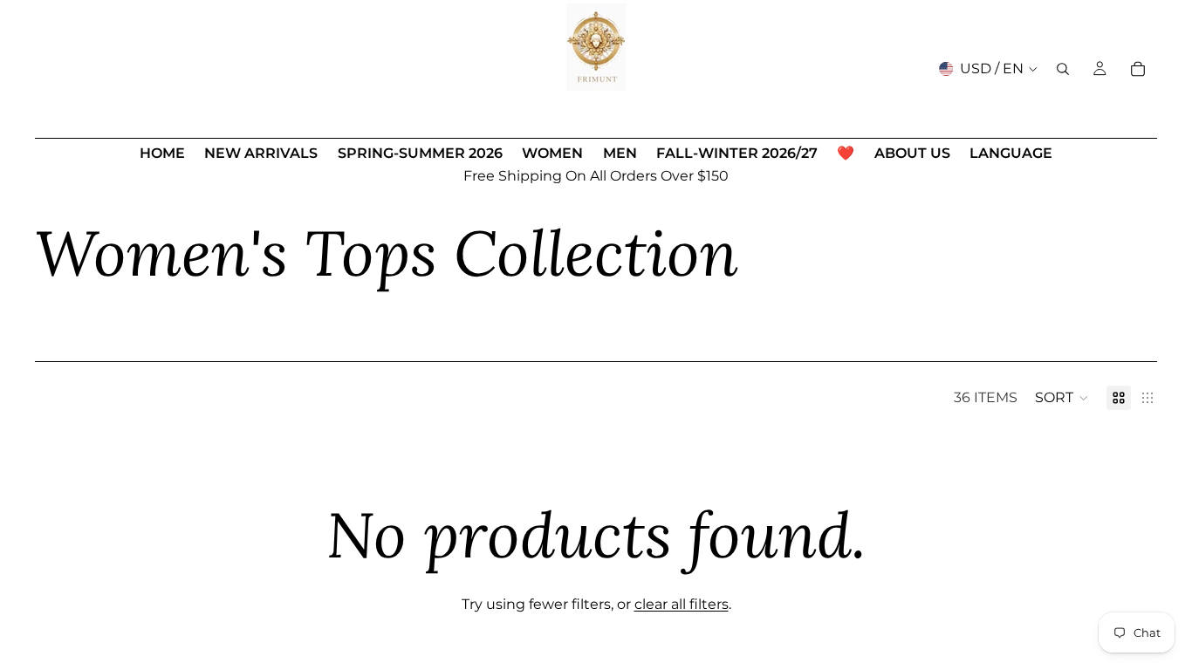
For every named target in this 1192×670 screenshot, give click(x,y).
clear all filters (681, 604)
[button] (1062, 398)
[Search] (1063, 69)
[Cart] (1138, 69)
